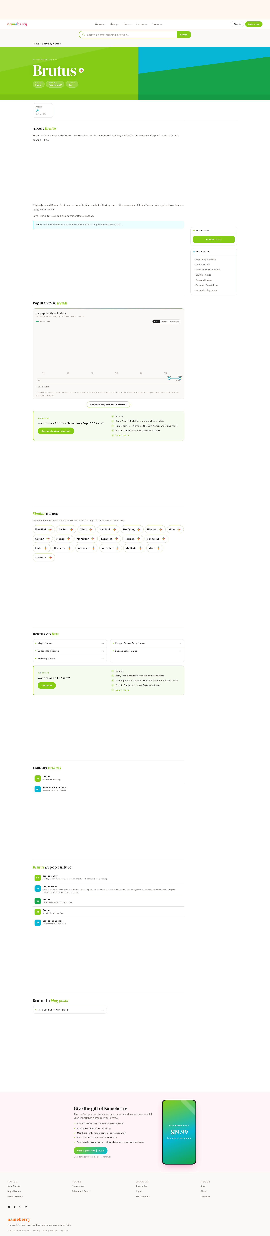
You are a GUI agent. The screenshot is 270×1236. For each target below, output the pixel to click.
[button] (214, 239)
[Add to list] (81, 70)
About (204, 1191)
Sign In (237, 24)
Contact (205, 1196)
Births (164, 322)
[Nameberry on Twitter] (9, 1206)
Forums (140, 24)
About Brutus (203, 264)
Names (98, 24)
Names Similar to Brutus (208, 269)
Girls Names (14, 1186)
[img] (108, 351)
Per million (174, 322)
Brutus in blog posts (206, 290)
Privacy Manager (50, 1230)
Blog (203, 1186)
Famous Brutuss (204, 280)
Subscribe (254, 24)
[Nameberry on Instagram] (26, 1206)
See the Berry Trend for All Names (108, 404)
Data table (43, 387)
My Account (143, 1196)
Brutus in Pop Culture (207, 285)
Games (155, 24)
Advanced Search (81, 1191)
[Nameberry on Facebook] (14, 1206)
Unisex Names (15, 1196)
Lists (112, 24)
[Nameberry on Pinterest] (20, 1206)
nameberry (19, 1219)
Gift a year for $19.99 (90, 1150)
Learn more (122, 435)
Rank (156, 322)
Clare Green (41, 60)
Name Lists (78, 1186)
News (126, 24)
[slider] (169, 378)
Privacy (36, 1230)
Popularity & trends (206, 259)
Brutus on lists (203, 275)
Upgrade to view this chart (55, 431)
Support (64, 1230)
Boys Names (14, 1191)
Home (36, 43)
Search (184, 34)
